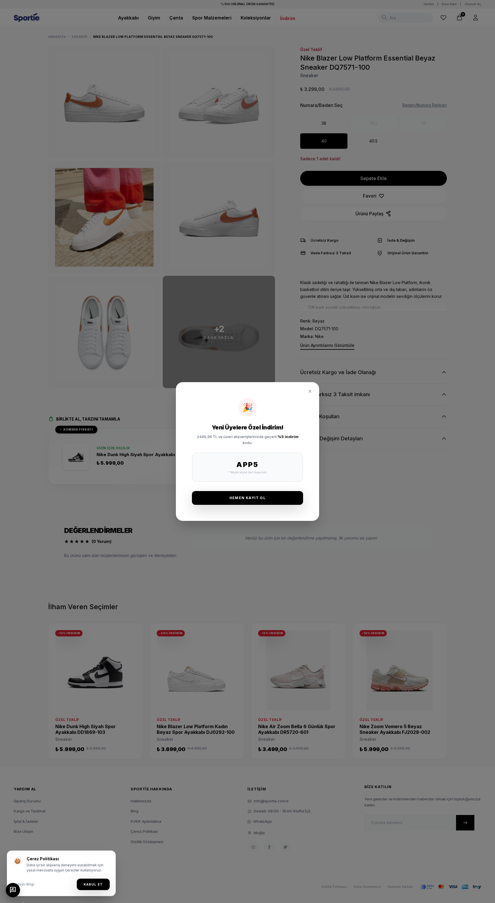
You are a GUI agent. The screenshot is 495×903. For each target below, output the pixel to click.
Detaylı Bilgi (23, 884)
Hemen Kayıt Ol (247, 498)
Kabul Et (93, 884)
